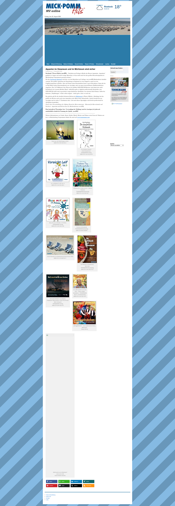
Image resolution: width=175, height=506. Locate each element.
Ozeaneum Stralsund (56, 79)
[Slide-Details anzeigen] (120, 111)
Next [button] (126, 111)
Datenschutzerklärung (51, 495)
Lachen (107, 64)
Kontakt (113, 64)
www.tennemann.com (83, 117)
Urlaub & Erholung (56, 64)
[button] (51, 481)
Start (48, 64)
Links (47, 499)
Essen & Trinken (89, 64)
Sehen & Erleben (68, 64)
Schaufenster (99, 64)
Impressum (48, 496)
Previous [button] (112, 111)
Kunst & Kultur (79, 64)
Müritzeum (79, 96)
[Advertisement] (87, 48)
